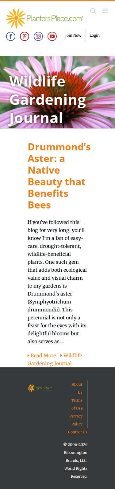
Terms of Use (76, 404)
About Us (77, 388)
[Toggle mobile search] (93, 11)
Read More (42, 355)
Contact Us (77, 432)
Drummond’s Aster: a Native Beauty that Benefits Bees (59, 175)
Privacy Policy (75, 420)
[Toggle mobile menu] (105, 11)
